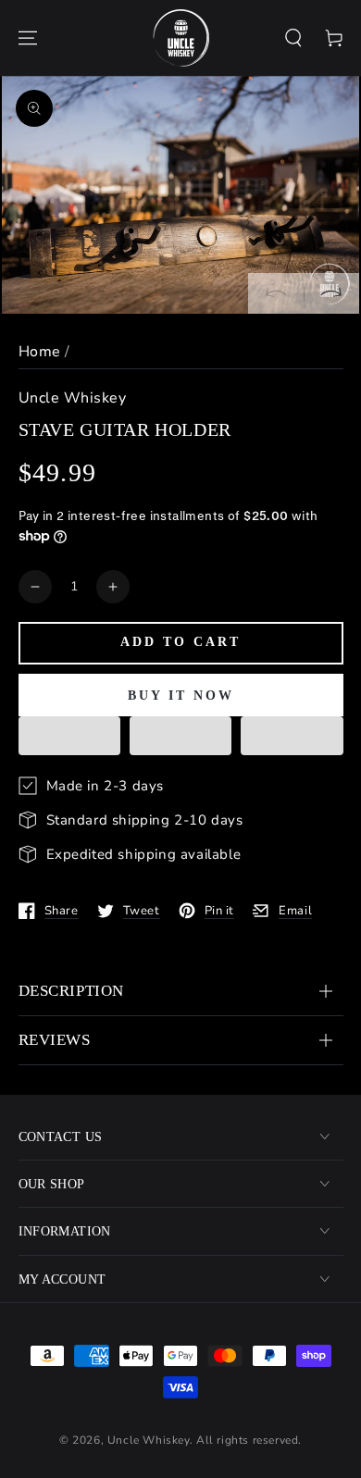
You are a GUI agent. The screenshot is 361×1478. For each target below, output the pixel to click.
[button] (293, 38)
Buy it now (181, 695)
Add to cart (180, 642)
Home (40, 352)
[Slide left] (276, 293)
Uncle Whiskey (73, 398)
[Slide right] (331, 293)
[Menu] (27, 38)
